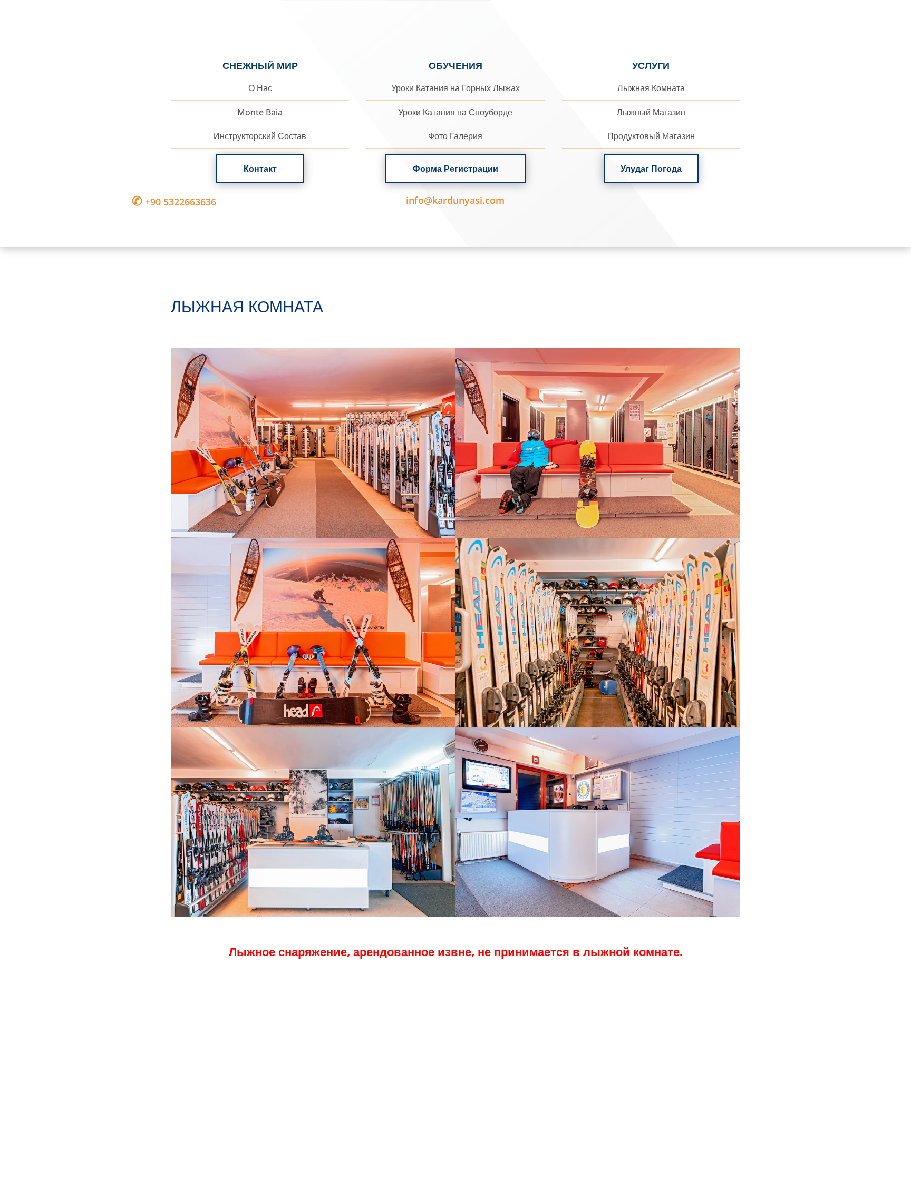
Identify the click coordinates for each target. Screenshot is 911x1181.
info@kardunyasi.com (455, 200)
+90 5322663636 (174, 201)
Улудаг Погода (651, 168)
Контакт (260, 168)
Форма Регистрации (455, 168)
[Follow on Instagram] (748, 201)
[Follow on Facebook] (725, 201)
